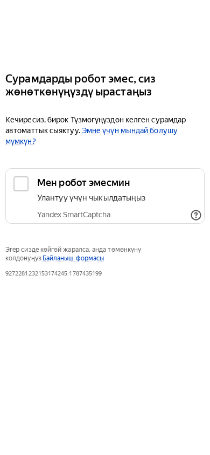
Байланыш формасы (73, 258)
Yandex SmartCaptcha (73, 214)
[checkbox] (105, 196)
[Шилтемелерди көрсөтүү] (196, 215)
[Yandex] (105, 32)
